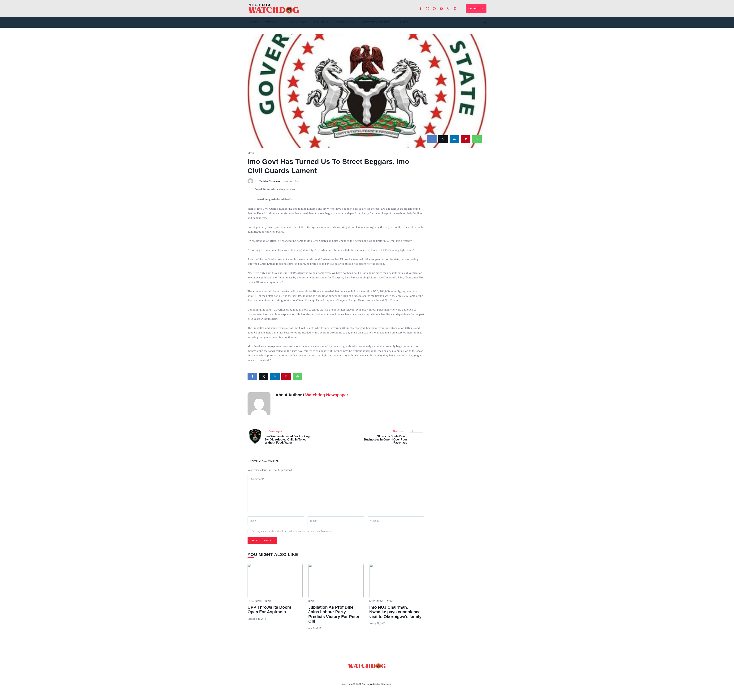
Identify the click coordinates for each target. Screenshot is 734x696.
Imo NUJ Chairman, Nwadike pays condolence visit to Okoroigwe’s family (395, 612)
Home (252, 22)
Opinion (321, 22)
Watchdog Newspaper (269, 181)
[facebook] (432, 139)
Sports (404, 22)
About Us (342, 675)
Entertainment (377, 22)
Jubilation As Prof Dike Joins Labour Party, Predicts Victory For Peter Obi (334, 614)
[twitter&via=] (443, 139)
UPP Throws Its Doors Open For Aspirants (269, 609)
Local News (296, 22)
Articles (343, 22)
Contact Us (362, 675)
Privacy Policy (388, 675)
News (269, 22)
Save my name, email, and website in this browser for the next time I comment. (292, 531)
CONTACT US (476, 8)
